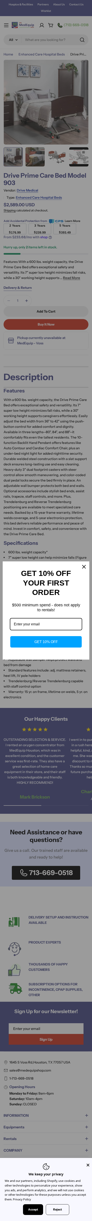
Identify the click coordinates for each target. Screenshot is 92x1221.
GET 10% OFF (46, 642)
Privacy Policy (22, 1199)
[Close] (88, 1165)
